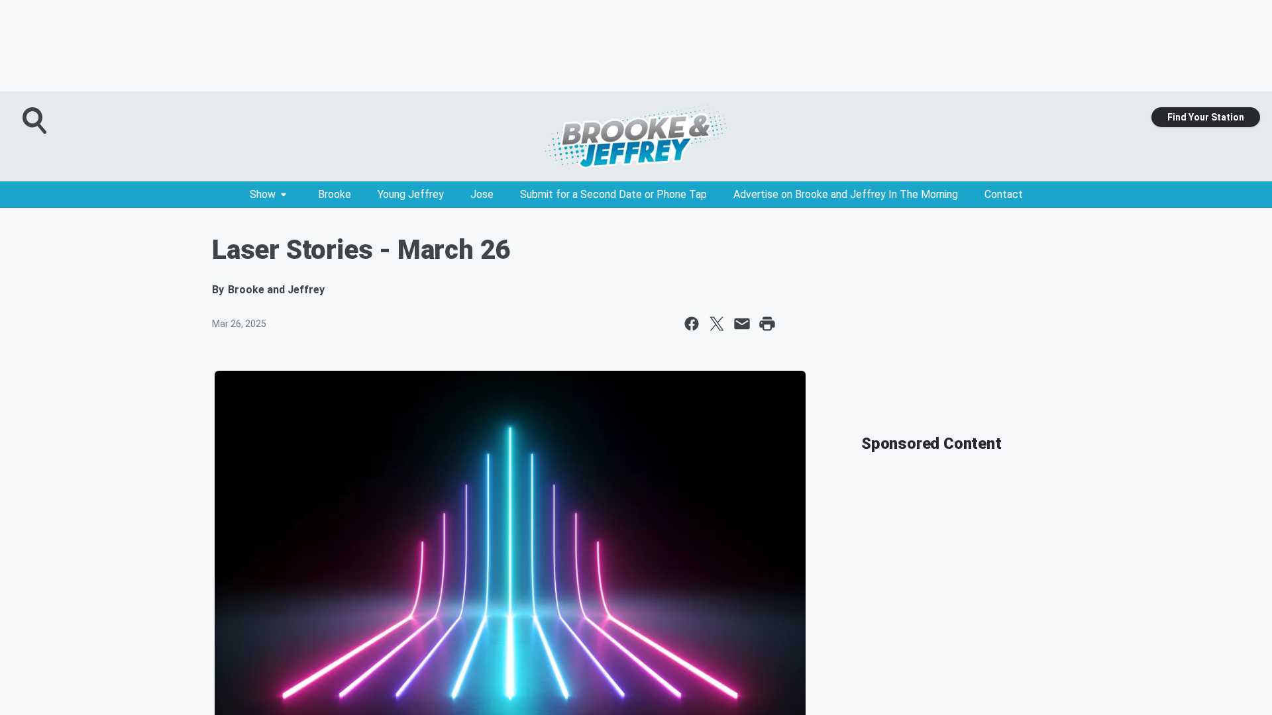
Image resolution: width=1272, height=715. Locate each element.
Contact (1003, 194)
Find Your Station (1205, 117)
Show (263, 194)
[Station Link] (636, 136)
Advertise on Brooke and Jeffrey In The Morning (845, 194)
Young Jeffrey (411, 194)
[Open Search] (36, 120)
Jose (482, 194)
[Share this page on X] (717, 323)
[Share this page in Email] (742, 323)
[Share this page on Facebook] (691, 323)
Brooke (334, 194)
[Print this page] (767, 323)
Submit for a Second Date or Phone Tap (613, 194)
